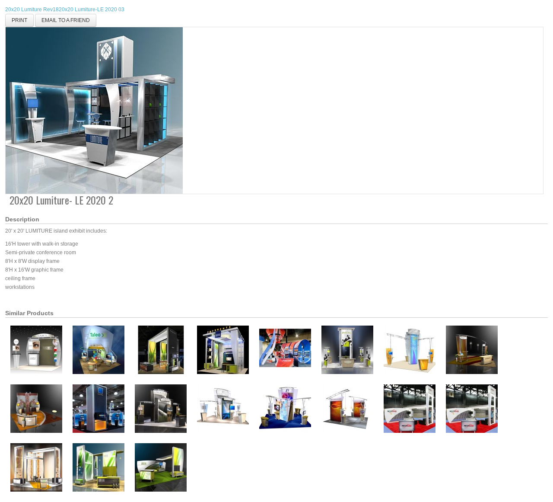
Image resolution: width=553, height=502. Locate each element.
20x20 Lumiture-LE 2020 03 (91, 9)
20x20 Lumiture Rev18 (32, 9)
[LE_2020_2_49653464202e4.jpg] (94, 110)
